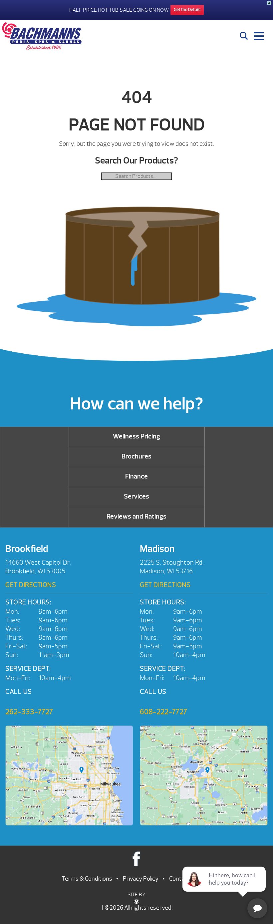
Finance (136, 476)
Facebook (136, 858)
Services (136, 496)
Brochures (136, 456)
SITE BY (136, 894)
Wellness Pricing (136, 436)
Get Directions (30, 585)
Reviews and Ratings (136, 516)
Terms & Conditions (87, 879)
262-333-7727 (29, 711)
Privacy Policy (140, 879)
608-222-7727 (163, 711)
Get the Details (187, 9)
